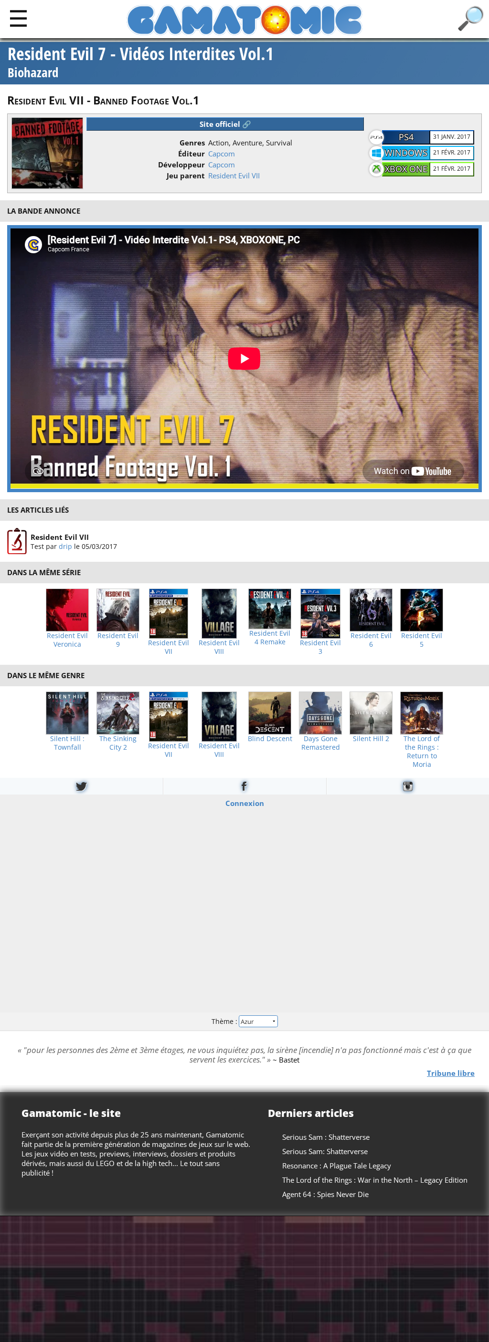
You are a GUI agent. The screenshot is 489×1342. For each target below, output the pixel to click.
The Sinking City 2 (118, 743)
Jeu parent (186, 175)
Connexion (244, 802)
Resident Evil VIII (219, 647)
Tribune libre (451, 1072)
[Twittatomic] (81, 786)
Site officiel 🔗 (225, 124)
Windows (405, 152)
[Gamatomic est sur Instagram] (408, 786)
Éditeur (191, 153)
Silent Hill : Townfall (67, 743)
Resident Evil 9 (117, 640)
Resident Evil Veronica (67, 640)
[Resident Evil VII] (17, 541)
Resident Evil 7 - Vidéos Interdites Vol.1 (141, 63)
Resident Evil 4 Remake (269, 637)
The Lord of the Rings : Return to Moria (422, 751)
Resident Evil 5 (421, 640)
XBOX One (406, 169)
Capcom (221, 153)
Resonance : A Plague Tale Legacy (336, 1165)
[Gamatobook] (244, 786)
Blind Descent (270, 738)
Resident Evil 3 (320, 647)
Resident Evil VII (234, 175)
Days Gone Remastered (320, 743)
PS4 (406, 137)
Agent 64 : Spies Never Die (325, 1194)
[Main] (18, 17)
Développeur (181, 164)
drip (65, 545)
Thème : (225, 1021)
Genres (192, 142)
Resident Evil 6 (371, 640)
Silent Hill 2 (371, 738)
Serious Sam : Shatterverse (326, 1137)
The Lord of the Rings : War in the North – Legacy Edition (375, 1180)
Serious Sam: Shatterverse (325, 1151)
